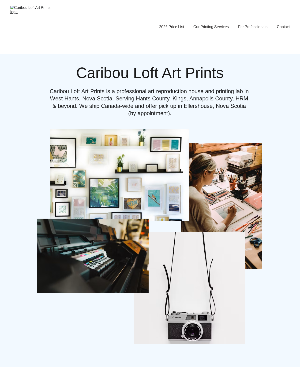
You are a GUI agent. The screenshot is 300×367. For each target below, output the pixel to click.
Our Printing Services (211, 27)
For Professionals (252, 27)
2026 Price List (171, 27)
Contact (283, 27)
